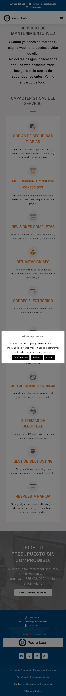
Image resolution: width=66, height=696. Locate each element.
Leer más (47, 352)
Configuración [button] (21, 357)
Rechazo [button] (37, 357)
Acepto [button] (49, 357)
